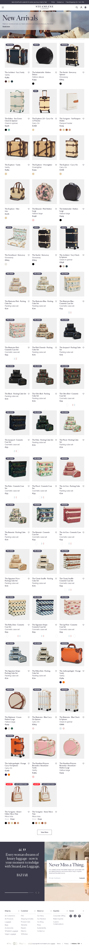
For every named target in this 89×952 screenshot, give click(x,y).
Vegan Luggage (10, 934)
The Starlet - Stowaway (40, 255)
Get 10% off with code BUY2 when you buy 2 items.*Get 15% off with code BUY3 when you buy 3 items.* (44, 2)
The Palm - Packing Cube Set (42, 440)
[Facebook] (75, 916)
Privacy (66, 943)
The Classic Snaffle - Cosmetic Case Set (66, 579)
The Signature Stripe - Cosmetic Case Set (40, 626)
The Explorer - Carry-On (68, 165)
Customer (24, 911)
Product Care (25, 922)
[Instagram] (70, 916)
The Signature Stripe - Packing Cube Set (13, 672)
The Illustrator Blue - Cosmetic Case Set (66, 302)
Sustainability (41, 928)
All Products (9, 919)
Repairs (23, 928)
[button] (44, 832)
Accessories (9, 928)
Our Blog (40, 922)
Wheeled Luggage (11, 931)
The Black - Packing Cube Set (15, 394)
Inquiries (56, 911)
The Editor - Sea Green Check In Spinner (13, 119)
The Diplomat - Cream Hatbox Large (13, 718)
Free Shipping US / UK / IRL (75, 2)
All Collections (10, 916)
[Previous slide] (36, 892)
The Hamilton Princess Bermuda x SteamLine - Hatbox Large (68, 765)
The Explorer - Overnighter (42, 165)
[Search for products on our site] (77, 7)
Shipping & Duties (27, 919)
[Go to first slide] (39, 892)
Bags (6, 925)
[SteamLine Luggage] (44, 7)
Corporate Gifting (59, 916)
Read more (6, 26)
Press (39, 925)
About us (40, 911)
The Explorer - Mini (12, 209)
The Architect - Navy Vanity (14, 72)
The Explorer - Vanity (12, 165)
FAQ (22, 916)
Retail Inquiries (58, 919)
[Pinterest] (79, 916)
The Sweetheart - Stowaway (15, 255)
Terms (59, 943)
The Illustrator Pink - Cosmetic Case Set (12, 348)
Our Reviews (41, 919)
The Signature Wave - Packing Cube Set (13, 579)
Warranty (24, 925)
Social (71, 911)
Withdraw (24, 934)
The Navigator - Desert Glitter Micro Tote (13, 813)
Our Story (40, 916)
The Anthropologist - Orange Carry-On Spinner (15, 764)
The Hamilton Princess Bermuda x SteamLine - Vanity (40, 765)
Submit (82, 878)
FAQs (53, 2)
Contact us (60, 2)
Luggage (8, 922)
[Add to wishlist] (29, 72)
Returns (23, 931)
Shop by (8, 911)
